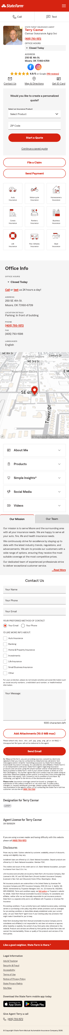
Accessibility (9, 970)
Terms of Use (9, 974)
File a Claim (34, 162)
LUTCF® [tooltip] (7, 806)
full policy (43, 891)
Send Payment (34, 173)
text (16, 289)
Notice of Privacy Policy (14, 979)
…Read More (59, 570)
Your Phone (11, 600)
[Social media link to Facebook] (30, 67)
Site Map (7, 988)
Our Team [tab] (52, 518)
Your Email (11, 611)
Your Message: (13, 693)
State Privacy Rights (12, 984)
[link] (17, 6)
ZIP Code (15, 125)
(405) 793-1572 (33, 38)
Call (7, 289)
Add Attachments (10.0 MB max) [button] (34, 733)
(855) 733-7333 (29, 789)
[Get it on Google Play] (35, 1004)
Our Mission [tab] (17, 519)
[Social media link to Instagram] (38, 67)
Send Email (34, 751)
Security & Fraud (11, 965)
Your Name (11, 589)
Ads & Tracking (10, 961)
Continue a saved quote (35, 148)
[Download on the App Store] (12, 1004)
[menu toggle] (64, 6)
